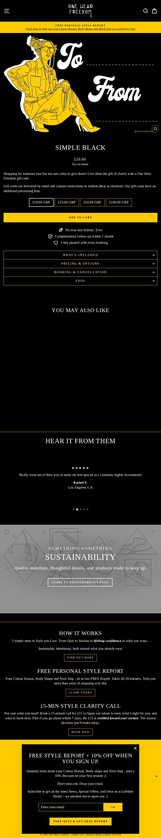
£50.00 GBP (92, 202)
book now (80, 732)
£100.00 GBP (119, 202)
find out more (80, 657)
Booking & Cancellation (80, 272)
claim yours (80, 692)
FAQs (80, 280)
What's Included (80, 255)
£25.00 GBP (67, 202)
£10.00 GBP (41, 202)
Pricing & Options (80, 263)
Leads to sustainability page (80, 582)
